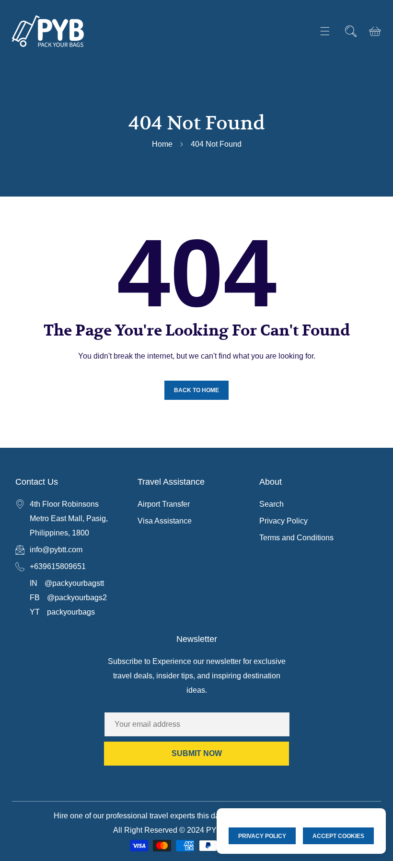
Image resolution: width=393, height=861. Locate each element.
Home (162, 144)
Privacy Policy (283, 521)
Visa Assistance (165, 521)
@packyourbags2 (77, 597)
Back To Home (196, 390)
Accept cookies (338, 836)
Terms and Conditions (296, 538)
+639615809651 (58, 566)
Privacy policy (262, 836)
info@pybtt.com (56, 550)
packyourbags (71, 612)
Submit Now (197, 753)
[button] (325, 31)
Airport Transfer (164, 504)
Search (271, 504)
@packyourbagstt (74, 583)
